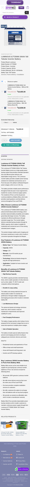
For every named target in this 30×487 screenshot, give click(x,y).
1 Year (10, 122)
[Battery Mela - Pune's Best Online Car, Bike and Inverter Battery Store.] (10, 8)
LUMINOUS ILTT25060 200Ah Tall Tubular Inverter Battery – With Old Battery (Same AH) (17, 103)
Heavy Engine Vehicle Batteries (15, 480)
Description (4, 156)
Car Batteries (21, 477)
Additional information (7, 159)
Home (5, 477)
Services (17, 481)
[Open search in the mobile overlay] (15, 12)
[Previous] (1, 429)
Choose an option (12, 81)
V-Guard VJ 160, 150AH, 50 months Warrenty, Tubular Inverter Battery (7, 434)
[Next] (29, 429)
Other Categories (8, 481)
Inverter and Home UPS (21, 478)
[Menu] (2, 7)
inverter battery (6, 54)
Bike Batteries (12, 477)
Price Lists (24, 481)
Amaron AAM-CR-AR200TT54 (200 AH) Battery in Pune (21, 434)
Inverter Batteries (7, 478)
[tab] (15, 156)
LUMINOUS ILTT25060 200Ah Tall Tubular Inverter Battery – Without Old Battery (18, 87)
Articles (15, 482)
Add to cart (15, 140)
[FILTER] (15, 17)
